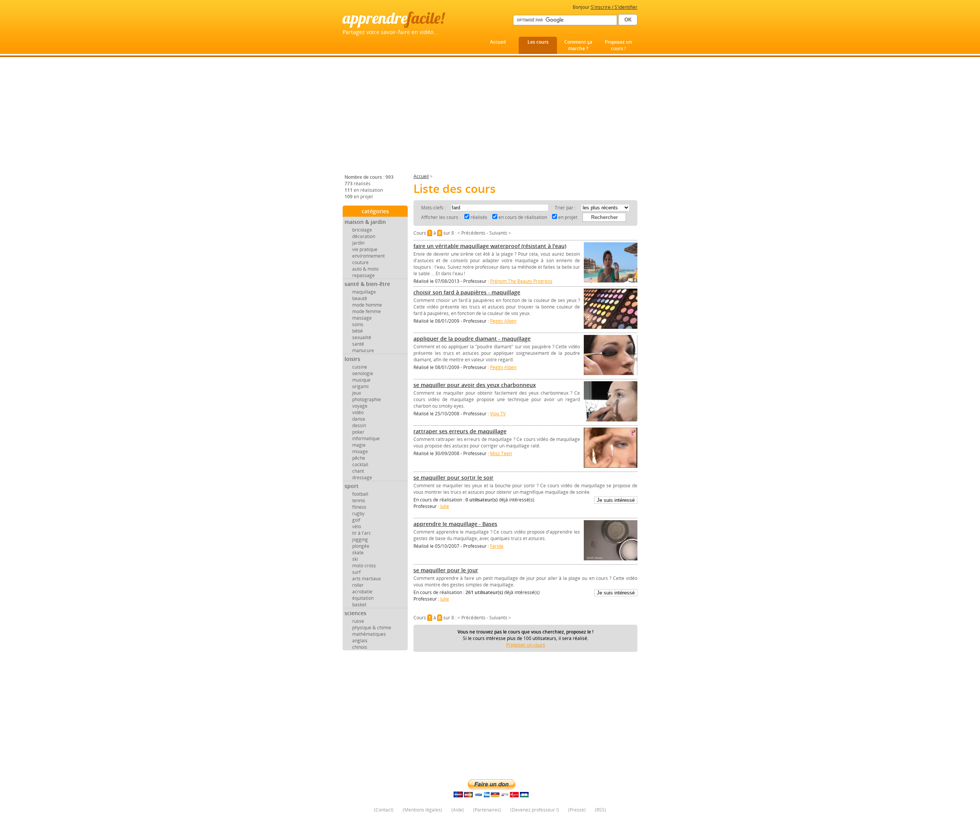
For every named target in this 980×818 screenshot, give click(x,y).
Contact (384, 810)
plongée (360, 546)
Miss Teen (501, 453)
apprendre (393, 18)
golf (356, 520)
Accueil (498, 42)
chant (358, 471)
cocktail (360, 464)
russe (358, 621)
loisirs (352, 358)
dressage (362, 477)
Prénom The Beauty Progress (521, 281)
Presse (577, 810)
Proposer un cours (525, 645)
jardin (358, 243)
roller (358, 585)
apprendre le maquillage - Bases (455, 523)
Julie (444, 506)
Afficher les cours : (441, 217)
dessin (359, 425)
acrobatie (362, 591)
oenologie (362, 373)
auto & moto (365, 269)
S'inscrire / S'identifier (614, 7)
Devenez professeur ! (534, 810)
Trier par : (566, 207)
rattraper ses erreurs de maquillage (459, 431)
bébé (357, 331)
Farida (496, 546)
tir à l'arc (361, 533)
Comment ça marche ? (578, 45)
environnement (368, 256)
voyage (360, 406)
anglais (360, 640)
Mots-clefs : (434, 207)
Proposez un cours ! (618, 45)
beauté (359, 298)
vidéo (358, 412)
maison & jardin (365, 221)
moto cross (364, 565)
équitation (363, 598)
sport (352, 486)
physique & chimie (371, 627)
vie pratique (364, 249)
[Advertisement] (490, 118)
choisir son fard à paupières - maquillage (466, 292)
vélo (356, 526)
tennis (358, 500)
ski (355, 559)
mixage (360, 451)
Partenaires (487, 810)
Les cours (538, 42)
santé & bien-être (367, 283)
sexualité (361, 337)
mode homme (367, 305)
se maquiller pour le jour (445, 570)
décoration (363, 236)
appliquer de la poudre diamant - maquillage (472, 338)
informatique (366, 438)
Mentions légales (422, 810)
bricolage (362, 230)
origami (360, 386)
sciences (355, 613)
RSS (600, 810)
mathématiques (369, 634)
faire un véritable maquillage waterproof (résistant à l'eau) (489, 246)
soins (357, 324)
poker (358, 432)
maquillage (364, 292)
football (360, 494)
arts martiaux (366, 578)
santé (358, 344)
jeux (356, 393)
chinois (359, 647)
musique (361, 380)
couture (360, 262)
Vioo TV (498, 413)
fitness (359, 507)
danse (358, 419)
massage (362, 318)
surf (356, 572)
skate (358, 552)
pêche (358, 458)
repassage (363, 275)
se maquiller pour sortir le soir (453, 477)
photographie (366, 399)
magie (359, 445)
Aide (457, 810)
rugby (358, 513)
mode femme (366, 311)
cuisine (359, 367)
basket (359, 604)
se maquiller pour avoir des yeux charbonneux (474, 385)
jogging (360, 539)
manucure (363, 350)
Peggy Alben (503, 321)
